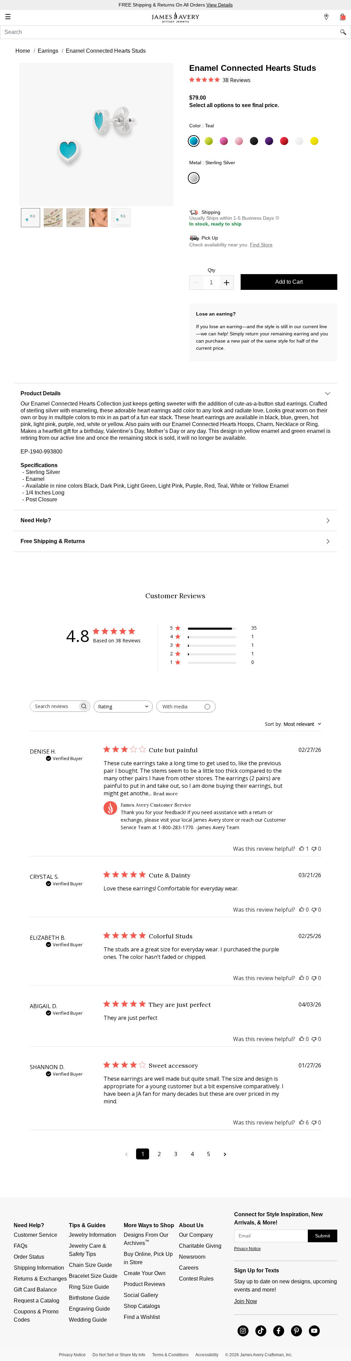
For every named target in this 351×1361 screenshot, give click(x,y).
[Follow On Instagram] (243, 1330)
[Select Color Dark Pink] (225, 141)
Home (22, 51)
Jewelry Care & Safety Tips (88, 1250)
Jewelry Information (92, 1235)
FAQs (20, 1246)
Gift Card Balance (35, 1290)
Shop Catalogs (142, 1306)
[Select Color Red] (285, 141)
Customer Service (35, 1235)
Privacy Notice (247, 1248)
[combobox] (175, 32)
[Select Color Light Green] (210, 141)
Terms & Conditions (170, 1354)
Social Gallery (141, 1295)
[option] (30, 217)
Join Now (245, 1301)
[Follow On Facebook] (278, 1330)
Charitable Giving (200, 1246)
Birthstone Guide (89, 1298)
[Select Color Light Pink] (240, 141)
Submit (322, 1235)
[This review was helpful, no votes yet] (301, 909)
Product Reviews (144, 1284)
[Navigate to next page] (224, 1153)
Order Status (29, 1257)
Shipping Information (39, 1268)
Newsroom (192, 1257)
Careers (188, 1268)
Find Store (261, 244)
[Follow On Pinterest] (296, 1330)
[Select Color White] (300, 141)
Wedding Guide (88, 1320)
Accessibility (206, 1354)
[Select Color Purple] (270, 141)
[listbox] (96, 222)
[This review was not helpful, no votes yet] (314, 848)
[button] (96, 134)
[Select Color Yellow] (315, 141)
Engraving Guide (89, 1309)
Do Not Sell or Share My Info (119, 1354)
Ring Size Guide (89, 1287)
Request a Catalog (36, 1301)
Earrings (48, 51)
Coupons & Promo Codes (37, 1316)
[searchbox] (53, 706)
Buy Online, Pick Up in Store (149, 1258)
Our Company (196, 1235)
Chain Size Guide (90, 1265)
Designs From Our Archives (147, 1239)
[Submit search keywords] (345, 32)
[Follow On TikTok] (260, 1330)
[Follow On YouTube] (314, 1330)
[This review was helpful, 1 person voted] (301, 848)
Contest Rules (196, 1279)
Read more (165, 794)
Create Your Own (145, 1273)
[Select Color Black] (255, 141)
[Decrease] (226, 283)
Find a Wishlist (142, 1317)
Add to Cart (289, 282)
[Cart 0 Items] (343, 16)
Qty (211, 270)
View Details (219, 5)
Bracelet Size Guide (93, 1276)
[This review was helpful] (301, 1122)
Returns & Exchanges (40, 1279)
